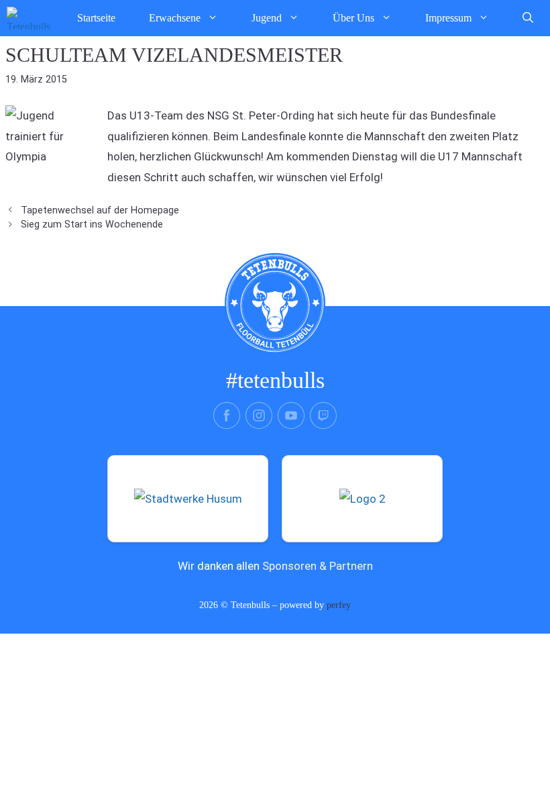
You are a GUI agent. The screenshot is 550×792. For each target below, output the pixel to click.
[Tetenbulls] (28, 18)
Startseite (96, 17)
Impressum (448, 17)
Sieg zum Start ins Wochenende (92, 224)
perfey (339, 605)
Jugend (267, 17)
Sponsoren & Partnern (317, 566)
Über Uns (353, 17)
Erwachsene (175, 17)
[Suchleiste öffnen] (528, 18)
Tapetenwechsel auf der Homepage (100, 210)
